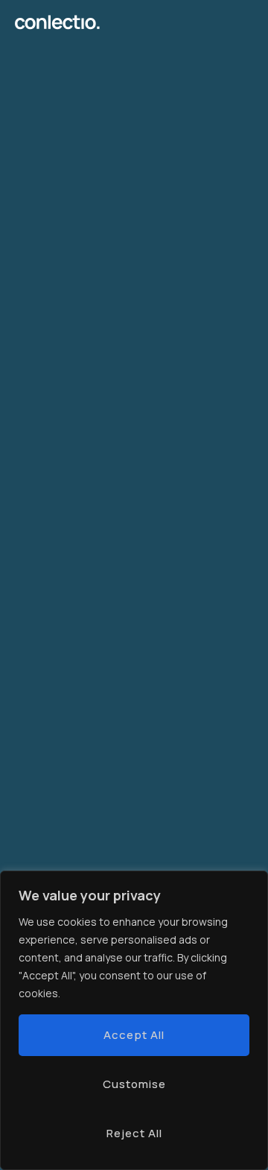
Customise (134, 1084)
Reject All (134, 1133)
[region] (134, 1020)
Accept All (134, 1035)
